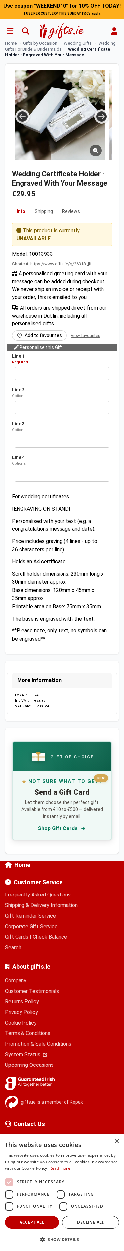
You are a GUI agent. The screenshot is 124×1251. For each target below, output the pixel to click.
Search (13, 947)
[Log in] (114, 31)
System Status (23, 1054)
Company (15, 980)
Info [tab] (21, 211)
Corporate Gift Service (31, 926)
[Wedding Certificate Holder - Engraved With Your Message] (60, 115)
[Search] (26, 31)
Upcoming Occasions (29, 1065)
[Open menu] (10, 31)
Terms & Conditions (27, 1033)
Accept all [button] (32, 1222)
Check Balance (50, 937)
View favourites (85, 335)
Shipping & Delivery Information (41, 905)
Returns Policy (22, 1001)
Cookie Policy (21, 1023)
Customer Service (38, 882)
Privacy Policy (21, 1012)
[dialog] (62, 1192)
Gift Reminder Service (30, 916)
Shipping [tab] (44, 211)
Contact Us (29, 1123)
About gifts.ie (31, 966)
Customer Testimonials (32, 991)
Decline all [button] (90, 1222)
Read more (59, 1168)
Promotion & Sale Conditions (38, 1044)
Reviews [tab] (71, 211)
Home (22, 865)
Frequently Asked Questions (38, 895)
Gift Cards (16, 937)
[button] (62, 1239)
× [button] (116, 1141)
